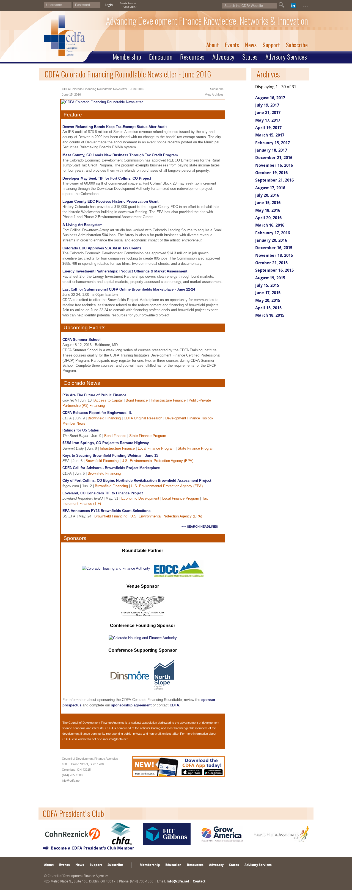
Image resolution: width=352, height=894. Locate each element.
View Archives (214, 94)
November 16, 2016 (274, 166)
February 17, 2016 (272, 233)
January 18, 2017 (271, 151)
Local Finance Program (156, 448)
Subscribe (297, 45)
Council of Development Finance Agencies (96, 722)
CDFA (174, 705)
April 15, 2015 (268, 308)
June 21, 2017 (267, 113)
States (250, 56)
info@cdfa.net (118, 739)
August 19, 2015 (270, 278)
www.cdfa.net (87, 739)
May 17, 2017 (267, 121)
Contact (199, 881)
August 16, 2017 (270, 98)
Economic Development (140, 498)
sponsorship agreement (131, 705)
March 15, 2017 (269, 135)
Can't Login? (129, 7)
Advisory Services (286, 56)
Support (271, 45)
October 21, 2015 (271, 263)
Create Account (128, 3)
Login (109, 5)
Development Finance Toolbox (189, 418)
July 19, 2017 (267, 106)
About (212, 45)
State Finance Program (147, 436)
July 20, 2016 (267, 196)
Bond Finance (137, 400)
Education (161, 56)
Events (232, 45)
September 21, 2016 (274, 181)
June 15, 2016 (267, 203)
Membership (127, 56)
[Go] (281, 5)
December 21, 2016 (273, 158)
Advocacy (223, 56)
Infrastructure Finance (168, 400)
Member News (73, 423)
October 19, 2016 (271, 173)
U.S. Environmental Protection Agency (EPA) (157, 461)
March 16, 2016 (269, 226)
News (251, 45)
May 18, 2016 (267, 211)
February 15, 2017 (272, 143)
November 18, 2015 (274, 256)
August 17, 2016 (270, 188)
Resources (192, 56)
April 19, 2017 (268, 128)
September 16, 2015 (274, 271)
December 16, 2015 (273, 248)
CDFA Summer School (81, 340)
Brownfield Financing (104, 418)
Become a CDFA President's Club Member (92, 848)
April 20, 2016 (268, 218)
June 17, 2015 (267, 293)
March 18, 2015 (269, 316)
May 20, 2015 (267, 301)
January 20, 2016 (271, 241)
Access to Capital (108, 400)
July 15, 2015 (267, 286)
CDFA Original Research (143, 418)
